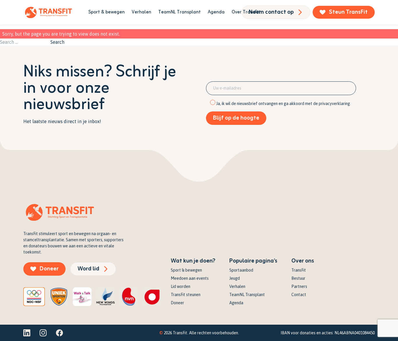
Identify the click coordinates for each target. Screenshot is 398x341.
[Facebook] (59, 332)
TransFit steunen (185, 294)
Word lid (88, 269)
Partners (299, 286)
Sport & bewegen (106, 12)
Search (57, 42)
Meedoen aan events (190, 278)
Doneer (49, 269)
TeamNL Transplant (179, 12)
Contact (298, 294)
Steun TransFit (348, 12)
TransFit (298, 270)
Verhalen (141, 12)
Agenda (216, 12)
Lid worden (180, 286)
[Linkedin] (26, 332)
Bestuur (298, 278)
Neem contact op (271, 12)
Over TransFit (246, 12)
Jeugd (234, 278)
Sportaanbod (241, 270)
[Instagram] (43, 332)
